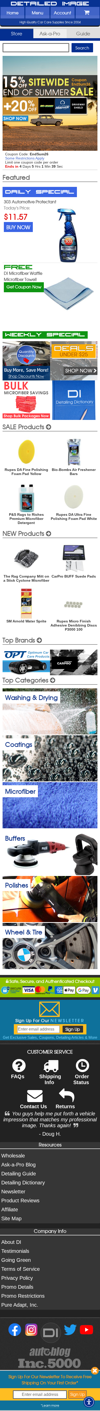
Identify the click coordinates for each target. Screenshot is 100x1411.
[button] (89, 1402)
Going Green (16, 1260)
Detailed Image (50, 4)
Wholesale (13, 1155)
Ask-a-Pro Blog (18, 1164)
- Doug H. (50, 1134)
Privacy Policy (17, 1278)
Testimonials (15, 1251)
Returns (65, 1106)
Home (12, 12)
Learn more (50, 1405)
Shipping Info (50, 1079)
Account (62, 12)
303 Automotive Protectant (30, 201)
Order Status (81, 1079)
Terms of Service (20, 1269)
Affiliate (9, 1209)
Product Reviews (20, 1200)
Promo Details (17, 1287)
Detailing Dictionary (23, 1182)
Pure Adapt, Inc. (19, 1305)
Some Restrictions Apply (24, 158)
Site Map (11, 1218)
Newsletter (13, 1191)
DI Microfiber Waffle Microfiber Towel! (23, 276)
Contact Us (33, 1106)
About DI (11, 1242)
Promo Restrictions (23, 1296)
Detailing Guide (18, 1173)
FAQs (17, 1076)
